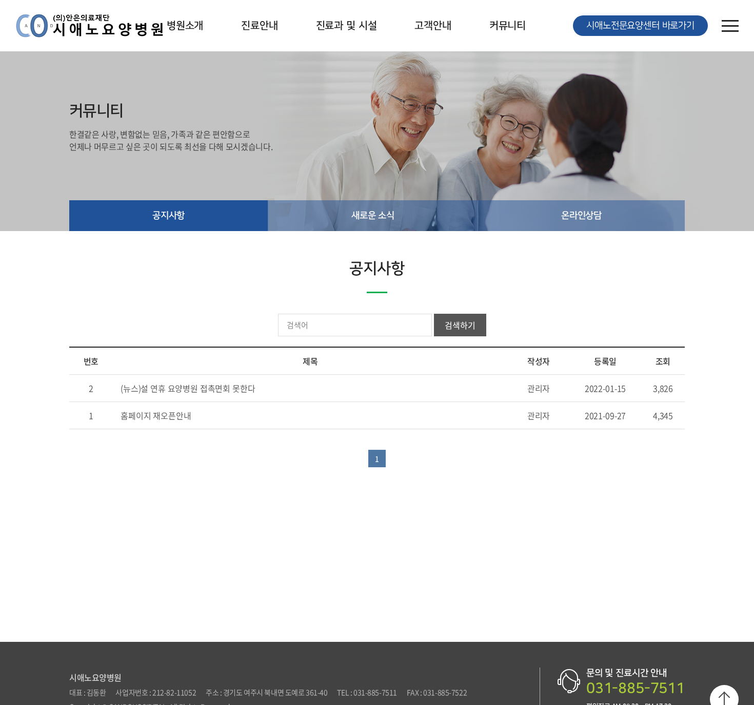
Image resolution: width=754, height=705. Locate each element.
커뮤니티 (507, 25)
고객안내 (432, 25)
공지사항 (168, 216)
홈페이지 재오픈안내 (156, 415)
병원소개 (185, 25)
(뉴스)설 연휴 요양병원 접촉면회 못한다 (188, 388)
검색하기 (460, 325)
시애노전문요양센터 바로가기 (640, 25)
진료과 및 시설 (346, 25)
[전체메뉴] (730, 25)
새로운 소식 (372, 216)
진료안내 (259, 25)
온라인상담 (581, 216)
